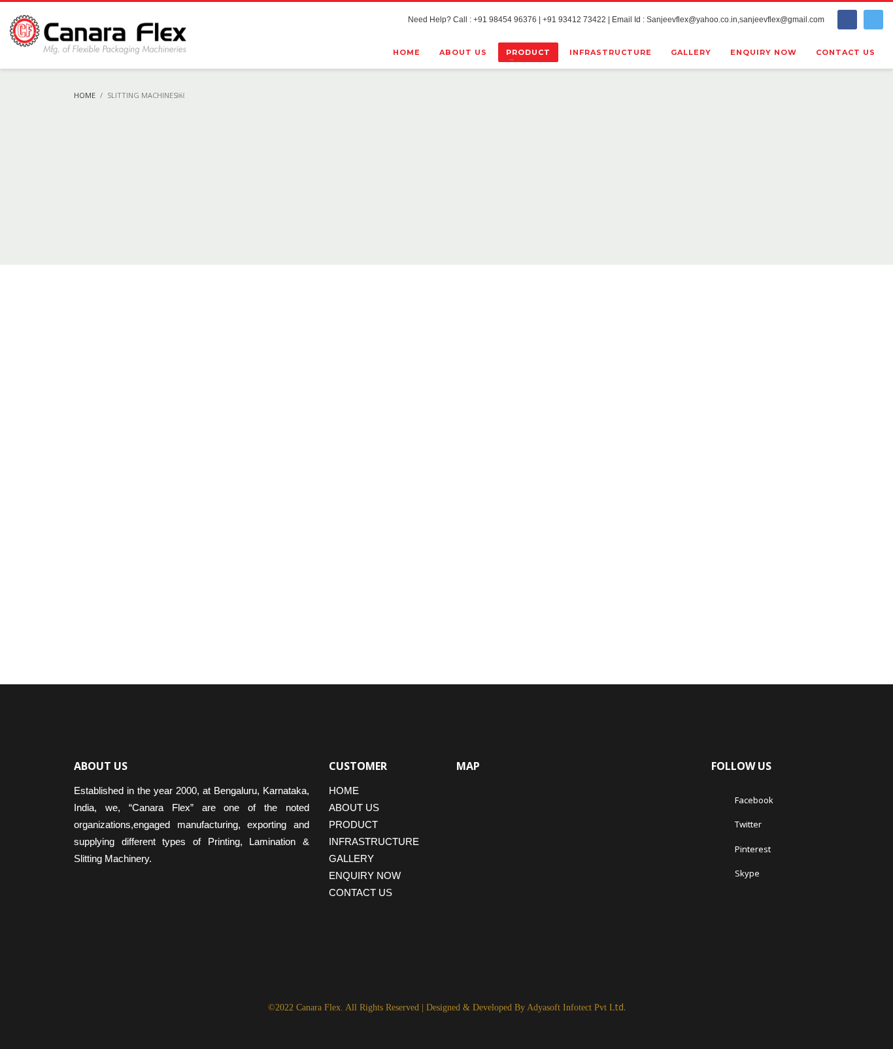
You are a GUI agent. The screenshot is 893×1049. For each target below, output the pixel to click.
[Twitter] (873, 19)
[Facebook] (847, 19)
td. (576, 1007)
